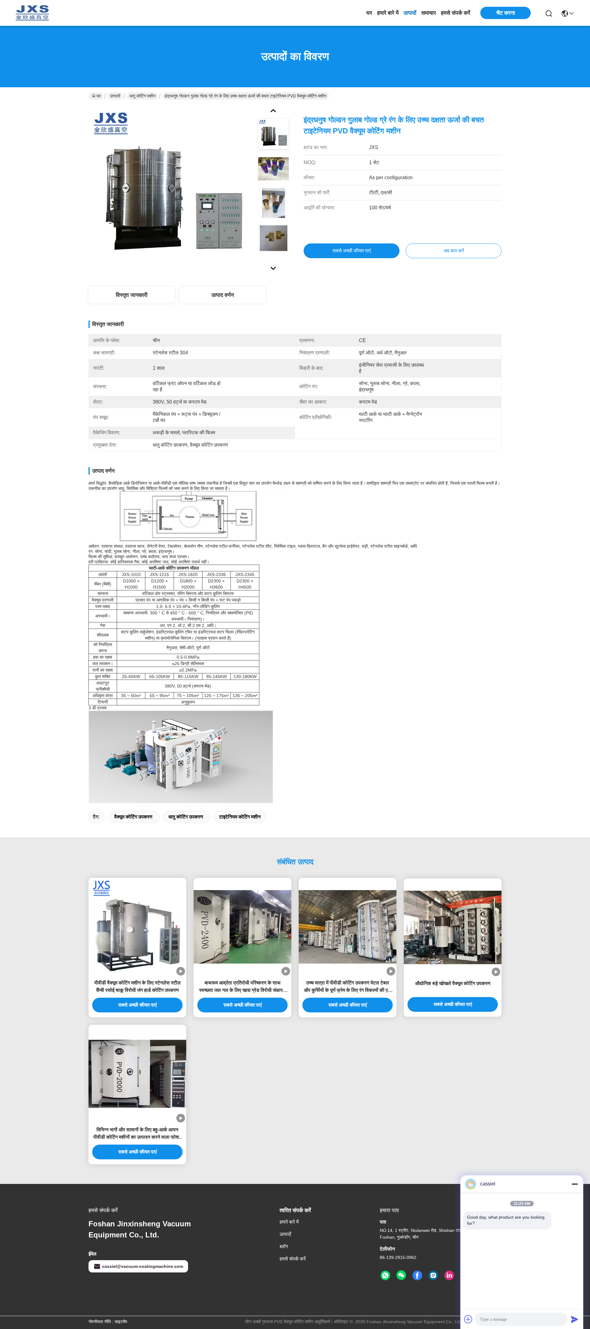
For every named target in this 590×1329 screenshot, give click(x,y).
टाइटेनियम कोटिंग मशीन (240, 816)
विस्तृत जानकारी (132, 295)
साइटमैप (121, 1321)
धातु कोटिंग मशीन (142, 95)
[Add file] (468, 1319)
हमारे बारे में (388, 13)
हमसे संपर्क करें (455, 13)
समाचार (428, 13)
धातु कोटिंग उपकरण (185, 816)
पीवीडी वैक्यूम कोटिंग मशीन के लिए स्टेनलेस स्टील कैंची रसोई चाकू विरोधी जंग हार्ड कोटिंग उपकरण (137, 986)
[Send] (575, 1319)
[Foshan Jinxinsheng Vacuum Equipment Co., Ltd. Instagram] (433, 1275)
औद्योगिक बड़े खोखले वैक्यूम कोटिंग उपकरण (452, 983)
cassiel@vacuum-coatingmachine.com (142, 1266)
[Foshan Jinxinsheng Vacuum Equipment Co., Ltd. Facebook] (417, 1275)
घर (369, 13)
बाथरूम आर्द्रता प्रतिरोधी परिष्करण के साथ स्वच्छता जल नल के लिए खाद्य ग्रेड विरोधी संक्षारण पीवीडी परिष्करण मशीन (242, 987)
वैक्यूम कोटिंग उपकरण (133, 816)
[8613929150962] (385, 1275)
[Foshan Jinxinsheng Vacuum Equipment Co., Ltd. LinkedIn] (449, 1275)
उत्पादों (409, 13)
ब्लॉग (284, 1246)
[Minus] (574, 1184)
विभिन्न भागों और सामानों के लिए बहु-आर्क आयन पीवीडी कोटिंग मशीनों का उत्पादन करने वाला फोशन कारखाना (137, 1134)
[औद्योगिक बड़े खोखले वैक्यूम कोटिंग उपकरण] (453, 927)
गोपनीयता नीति (99, 1321)
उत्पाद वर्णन (222, 295)
